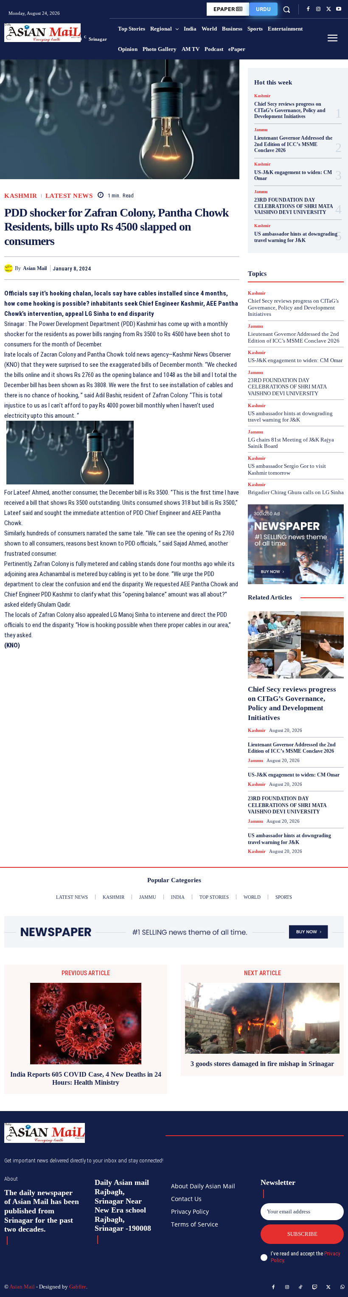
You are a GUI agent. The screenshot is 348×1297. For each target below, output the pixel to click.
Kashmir (20, 196)
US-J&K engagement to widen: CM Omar (293, 175)
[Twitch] (315, 1288)
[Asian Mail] (9, 268)
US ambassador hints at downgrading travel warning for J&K (295, 237)
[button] (287, 9)
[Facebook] (308, 9)
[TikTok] (301, 1288)
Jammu (261, 130)
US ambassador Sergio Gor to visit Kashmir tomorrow (287, 469)
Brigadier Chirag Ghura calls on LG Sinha (296, 492)
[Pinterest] (211, 267)
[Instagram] (318, 9)
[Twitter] (328, 9)
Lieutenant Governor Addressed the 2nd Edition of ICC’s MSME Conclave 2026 (293, 144)
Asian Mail (35, 268)
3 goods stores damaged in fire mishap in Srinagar (262, 1063)
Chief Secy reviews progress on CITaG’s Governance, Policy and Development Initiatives (290, 110)
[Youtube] (339, 9)
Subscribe (302, 1234)
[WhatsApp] (230, 267)
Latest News (69, 196)
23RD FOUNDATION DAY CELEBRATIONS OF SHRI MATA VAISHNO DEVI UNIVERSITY (293, 206)
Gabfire (77, 1286)
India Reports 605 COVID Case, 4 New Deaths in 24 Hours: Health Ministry (85, 1078)
